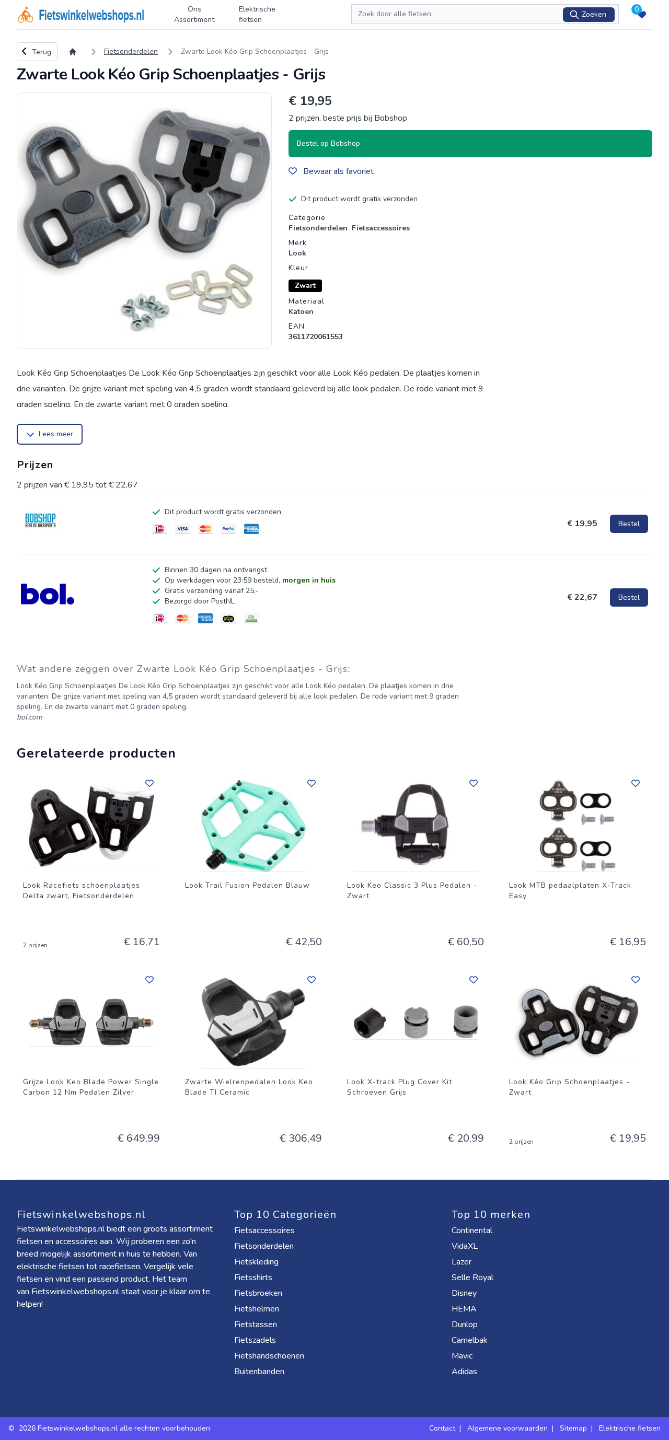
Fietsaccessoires (265, 1230)
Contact (442, 1428)
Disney (465, 1293)
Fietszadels (256, 1340)
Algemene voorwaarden (507, 1428)
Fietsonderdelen (265, 1246)
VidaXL (466, 1246)
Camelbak (471, 1340)
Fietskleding (257, 1262)
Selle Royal (473, 1277)
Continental (473, 1230)
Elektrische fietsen (257, 14)
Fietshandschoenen (270, 1356)
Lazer (463, 1262)
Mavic (463, 1356)
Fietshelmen (257, 1309)
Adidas (465, 1371)
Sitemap (573, 1428)
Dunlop (466, 1324)
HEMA (465, 1309)
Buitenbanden (260, 1371)
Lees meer (56, 434)
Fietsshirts (254, 1277)
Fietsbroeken (259, 1293)
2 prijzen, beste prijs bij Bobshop (348, 118)
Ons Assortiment (194, 14)
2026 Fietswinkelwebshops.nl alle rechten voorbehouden (115, 1428)
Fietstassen (256, 1324)
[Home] (74, 52)
